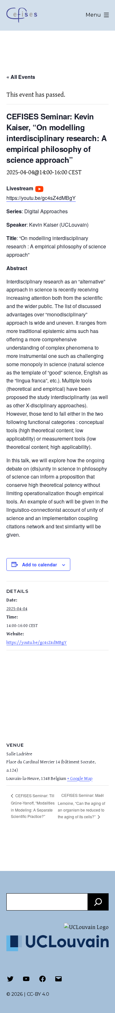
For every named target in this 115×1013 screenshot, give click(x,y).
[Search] (98, 902)
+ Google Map (79, 778)
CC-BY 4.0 (38, 994)
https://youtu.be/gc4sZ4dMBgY (41, 197)
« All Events (20, 76)
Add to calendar (39, 564)
